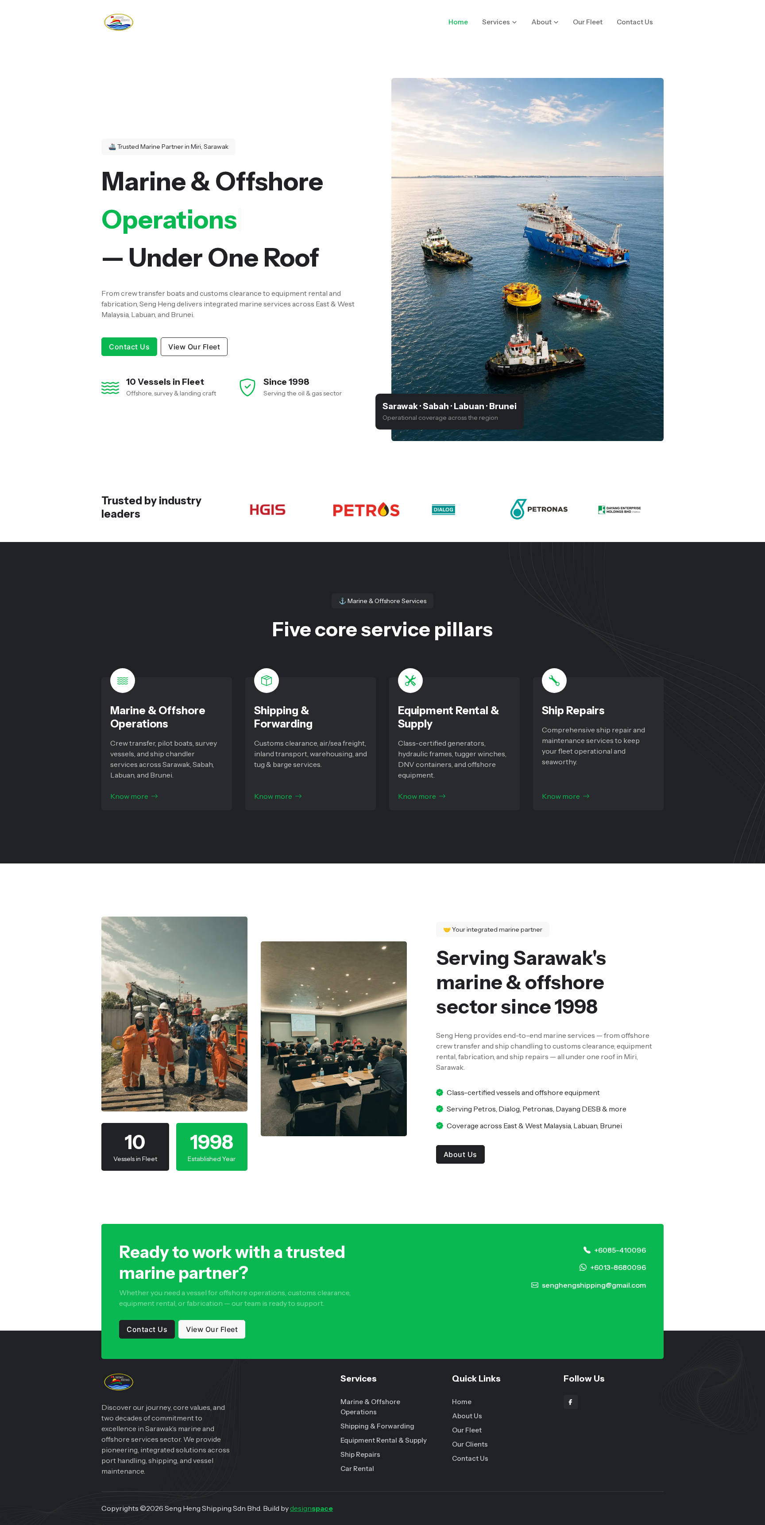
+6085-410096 (620, 1250)
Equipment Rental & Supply (383, 1440)
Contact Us (635, 22)
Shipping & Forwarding (283, 717)
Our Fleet (588, 22)
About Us (460, 1154)
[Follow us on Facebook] (571, 1402)
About (541, 22)
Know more (129, 796)
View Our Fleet (194, 346)
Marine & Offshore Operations (157, 717)
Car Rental (357, 1468)
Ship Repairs (573, 710)
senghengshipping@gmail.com (594, 1285)
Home (458, 22)
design (311, 1508)
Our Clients (470, 1444)
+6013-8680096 (618, 1267)
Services (496, 22)
